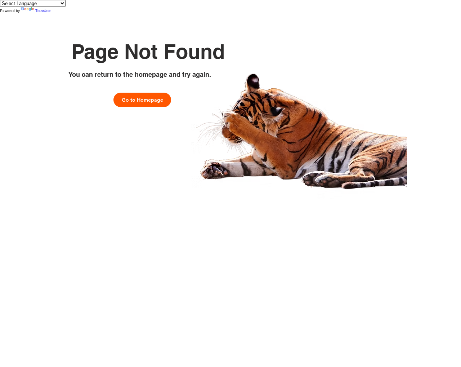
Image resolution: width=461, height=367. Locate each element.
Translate (43, 11)
